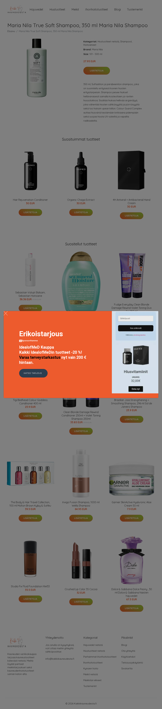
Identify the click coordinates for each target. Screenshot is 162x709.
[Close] (6, 313)
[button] (33, 373)
